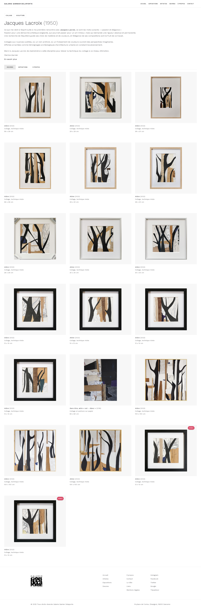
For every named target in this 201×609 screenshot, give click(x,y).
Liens (129, 586)
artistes (163, 4)
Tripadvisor (155, 590)
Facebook (154, 579)
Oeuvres (106, 586)
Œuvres (172, 4)
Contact (190, 4)
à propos (181, 4)
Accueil (143, 4)
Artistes (106, 579)
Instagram (154, 575)
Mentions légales (133, 590)
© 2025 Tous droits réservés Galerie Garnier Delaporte (52, 604)
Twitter (153, 582)
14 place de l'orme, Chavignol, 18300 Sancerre (152, 604)
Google (153, 586)
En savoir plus (10, 59)
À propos (130, 575)
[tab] (10, 67)
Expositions (153, 4)
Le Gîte (129, 582)
